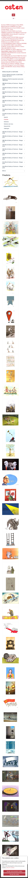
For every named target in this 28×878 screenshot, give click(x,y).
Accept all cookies (14, 874)
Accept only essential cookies (14, 871)
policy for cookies (10, 867)
